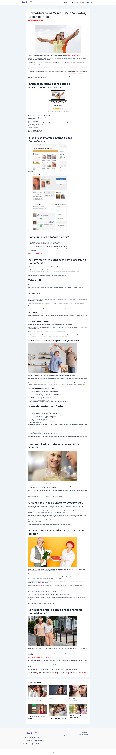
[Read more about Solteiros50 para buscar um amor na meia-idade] (78, 709)
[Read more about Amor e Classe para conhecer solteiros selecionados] (58, 690)
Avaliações (75, 2)
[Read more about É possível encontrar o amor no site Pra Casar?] (58, 710)
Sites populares (53, 735)
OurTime (80, 73)
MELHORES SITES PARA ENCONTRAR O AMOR (39, 657)
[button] (69, 2)
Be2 (70, 73)
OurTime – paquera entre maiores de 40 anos (65, 673)
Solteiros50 (73, 73)
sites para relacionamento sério (73, 55)
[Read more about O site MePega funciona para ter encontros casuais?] (78, 691)
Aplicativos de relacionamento (36, 20)
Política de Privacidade (83, 734)
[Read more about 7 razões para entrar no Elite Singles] (37, 709)
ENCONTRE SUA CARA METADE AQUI (37, 253)
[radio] (54, 109)
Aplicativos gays (62, 735)
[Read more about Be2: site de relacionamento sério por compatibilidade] (37, 691)
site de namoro (42, 585)
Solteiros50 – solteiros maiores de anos (44, 673)
